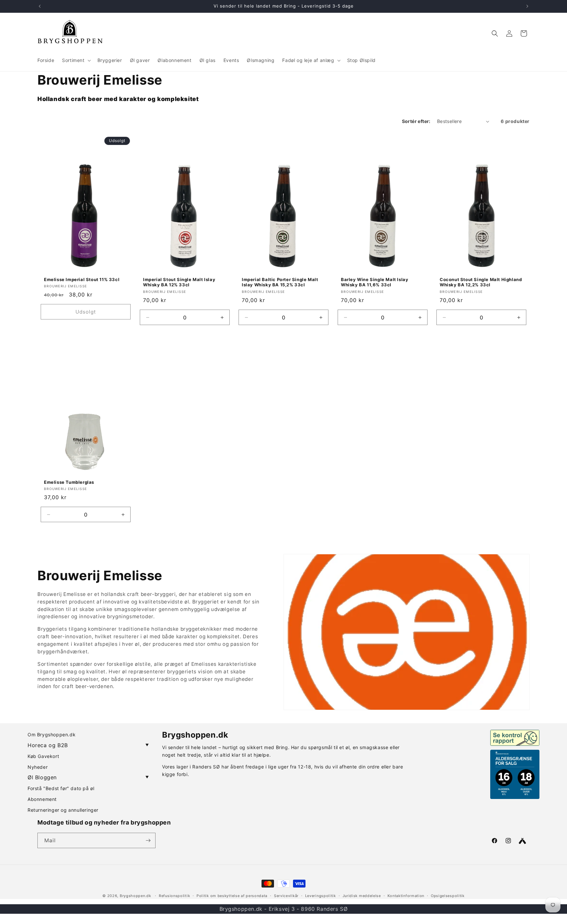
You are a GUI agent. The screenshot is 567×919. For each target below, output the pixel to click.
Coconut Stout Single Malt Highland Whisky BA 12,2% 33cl (481, 282)
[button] (75, 60)
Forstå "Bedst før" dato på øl (61, 788)
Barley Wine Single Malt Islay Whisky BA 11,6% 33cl (374, 282)
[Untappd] (522, 841)
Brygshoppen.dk (135, 895)
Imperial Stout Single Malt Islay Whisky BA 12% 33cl (179, 282)
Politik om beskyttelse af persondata (232, 895)
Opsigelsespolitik (448, 895)
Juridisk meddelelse (362, 895)
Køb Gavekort (43, 756)
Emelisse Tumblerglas (69, 482)
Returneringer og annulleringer (63, 810)
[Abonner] (148, 840)
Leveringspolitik (320, 895)
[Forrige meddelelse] (39, 6)
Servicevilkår (286, 895)
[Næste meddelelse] (527, 6)
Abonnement (42, 799)
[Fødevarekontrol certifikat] (514, 737)
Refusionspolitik (174, 895)
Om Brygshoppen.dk (51, 734)
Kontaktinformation (406, 895)
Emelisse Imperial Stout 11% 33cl (81, 279)
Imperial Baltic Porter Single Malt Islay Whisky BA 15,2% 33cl (280, 282)
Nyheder (38, 767)
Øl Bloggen (88, 777)
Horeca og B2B (88, 745)
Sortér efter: (416, 121)
